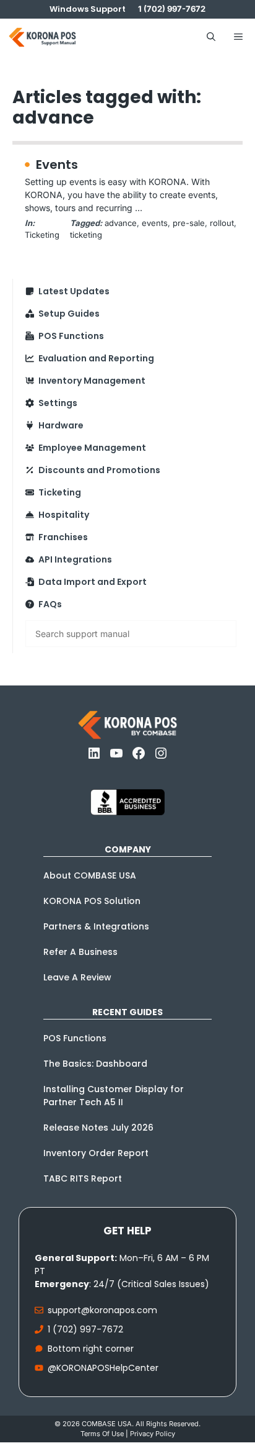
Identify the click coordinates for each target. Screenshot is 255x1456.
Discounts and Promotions (99, 470)
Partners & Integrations (96, 926)
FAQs (50, 604)
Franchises (63, 537)
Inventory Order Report (96, 1153)
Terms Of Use (102, 1433)
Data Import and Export (92, 582)
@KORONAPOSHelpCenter (103, 1368)
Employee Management (92, 447)
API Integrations (75, 559)
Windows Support (88, 9)
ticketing (86, 235)
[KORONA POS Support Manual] (42, 37)
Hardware (61, 425)
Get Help (127, 1230)
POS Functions (71, 336)
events (155, 223)
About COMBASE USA (89, 875)
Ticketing (42, 235)
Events (57, 164)
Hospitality (63, 515)
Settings (57, 403)
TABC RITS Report (82, 1178)
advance (121, 223)
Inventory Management (91, 380)
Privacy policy (152, 1433)
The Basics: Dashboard (95, 1063)
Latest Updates (74, 291)
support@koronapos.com (102, 1310)
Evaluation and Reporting (96, 358)
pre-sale (189, 223)
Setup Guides (69, 313)
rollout (222, 223)
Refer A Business (80, 952)
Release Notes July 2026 (98, 1127)
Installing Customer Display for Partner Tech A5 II (113, 1095)
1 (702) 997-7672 (85, 1329)
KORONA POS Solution (91, 901)
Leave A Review (77, 977)
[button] (211, 37)
